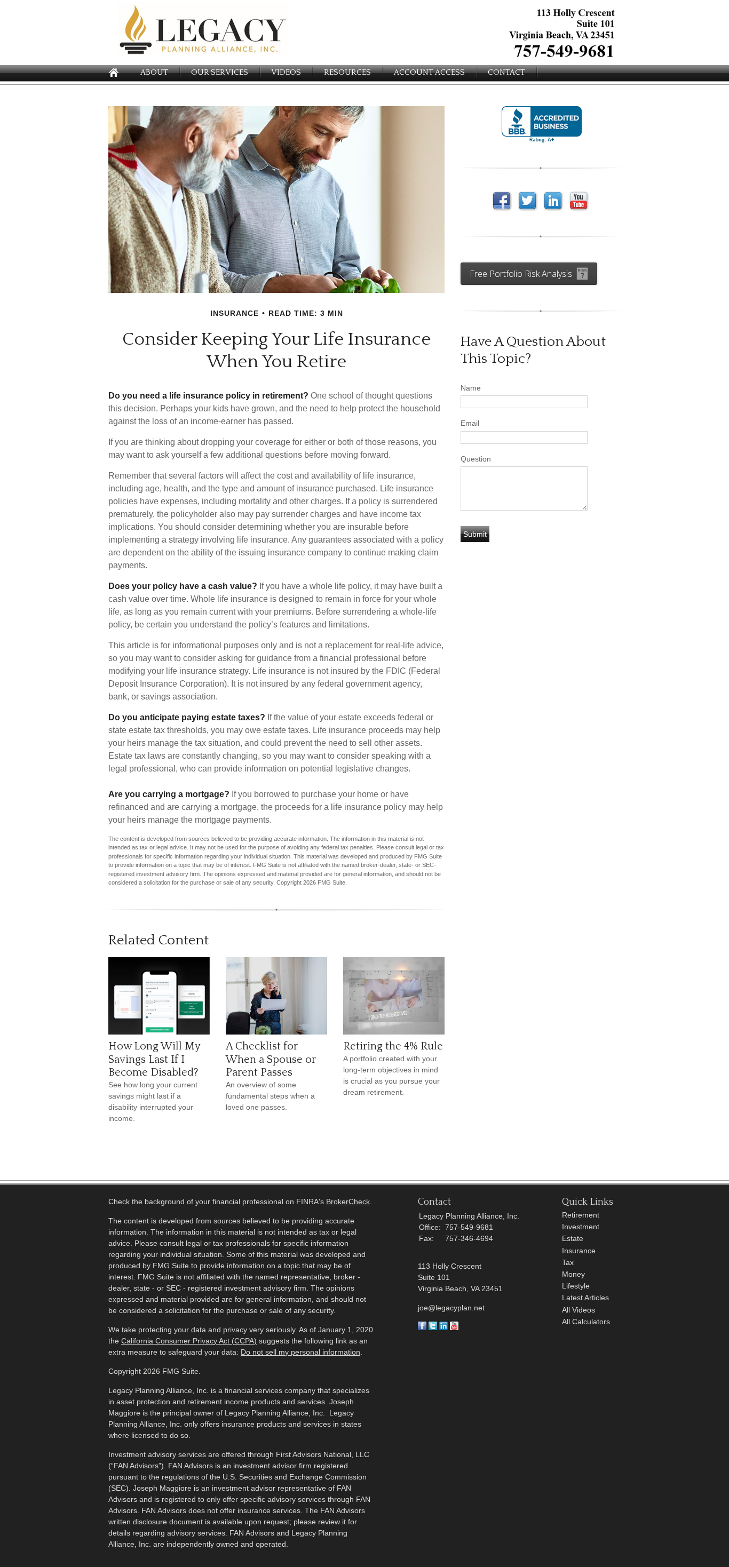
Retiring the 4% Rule (393, 1046)
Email (470, 423)
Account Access (429, 72)
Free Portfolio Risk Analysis (521, 274)
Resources (347, 72)
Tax (568, 1262)
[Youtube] (454, 1327)
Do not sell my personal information (300, 1352)
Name (471, 388)
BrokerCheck (348, 1201)
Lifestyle (576, 1286)
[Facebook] (422, 1327)
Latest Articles (585, 1297)
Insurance (579, 1250)
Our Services (219, 72)
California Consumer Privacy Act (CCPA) (189, 1341)
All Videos (578, 1310)
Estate (572, 1238)
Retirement (580, 1215)
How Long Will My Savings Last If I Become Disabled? (154, 1059)
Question (476, 459)
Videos (286, 72)
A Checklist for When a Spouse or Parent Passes (271, 1059)
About (154, 72)
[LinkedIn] (443, 1327)
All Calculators (586, 1321)
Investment (580, 1226)
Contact (506, 72)
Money (573, 1274)
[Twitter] (433, 1327)
